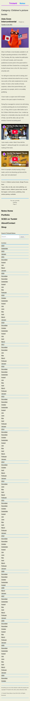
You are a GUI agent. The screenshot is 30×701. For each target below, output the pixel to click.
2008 (2, 588)
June (2, 309)
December (4, 259)
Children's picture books (13, 182)
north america (12, 192)
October (3, 298)
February (4, 292)
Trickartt (13, 3)
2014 (2, 429)
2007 (2, 596)
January (3, 254)
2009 (2, 571)
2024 (2, 245)
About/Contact (8, 223)
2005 (2, 645)
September (4, 248)
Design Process (24, 182)
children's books (5, 189)
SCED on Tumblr (9, 219)
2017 (2, 344)
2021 (2, 257)
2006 (2, 621)
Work (2, 184)
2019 (2, 295)
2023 (2, 251)
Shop (3, 227)
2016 (2, 366)
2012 (2, 481)
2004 (2, 675)
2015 (2, 396)
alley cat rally (9, 187)
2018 (2, 322)
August (3, 262)
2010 (2, 536)
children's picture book (16, 189)
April (2, 314)
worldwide (13, 194)
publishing (19, 192)
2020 (2, 273)
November (4, 279)
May (2, 290)
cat (25, 187)
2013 (2, 462)
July (2, 265)
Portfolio (5, 215)
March (3, 268)
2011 (2, 500)
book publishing (20, 187)
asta (14, 187)
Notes (22, 3)
